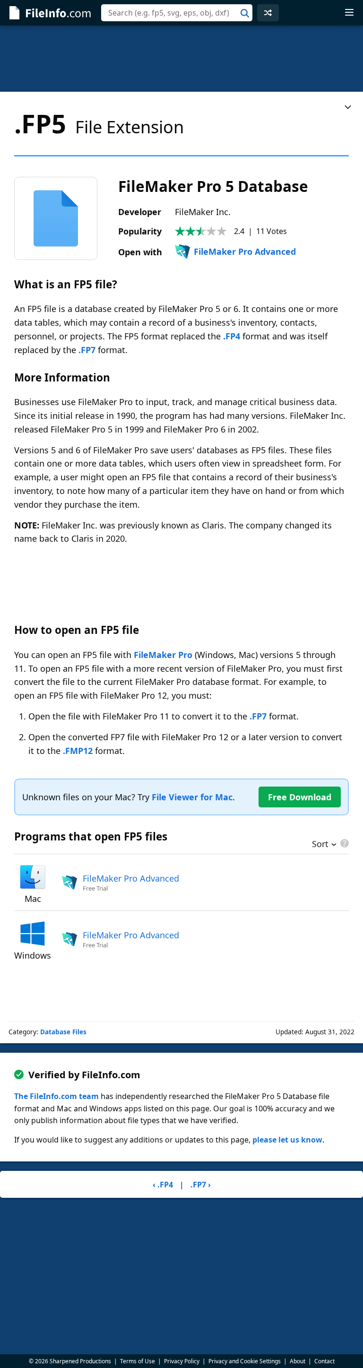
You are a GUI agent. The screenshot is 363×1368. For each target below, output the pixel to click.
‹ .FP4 (163, 1184)
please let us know (287, 1139)
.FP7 (86, 349)
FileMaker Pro (163, 654)
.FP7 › (200, 1184)
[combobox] (176, 12)
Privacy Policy (181, 1361)
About (297, 1361)
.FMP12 (78, 750)
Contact (324, 1361)
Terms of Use (137, 1361)
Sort (320, 844)
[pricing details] (343, 843)
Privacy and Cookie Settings (244, 1361)
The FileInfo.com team (56, 1096)
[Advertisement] (181, 58)
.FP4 (231, 336)
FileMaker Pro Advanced (245, 251)
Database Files (63, 1032)
